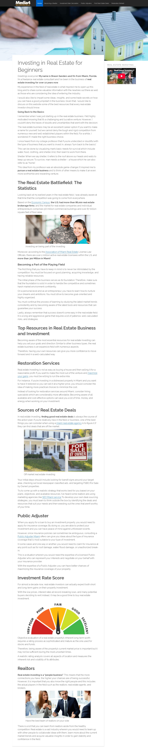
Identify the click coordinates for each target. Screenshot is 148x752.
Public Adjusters (86, 3)
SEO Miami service (51, 497)
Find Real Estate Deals (101, 3)
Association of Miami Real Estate (61, 252)
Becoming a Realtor (50, 3)
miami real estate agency (69, 423)
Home (39, 3)
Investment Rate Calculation (69, 3)
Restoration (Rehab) (117, 3)
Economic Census (41, 202)
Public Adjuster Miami (29, 536)
